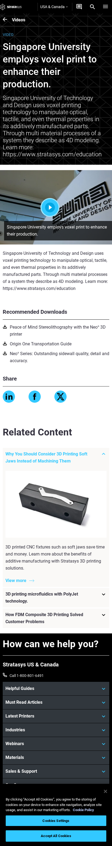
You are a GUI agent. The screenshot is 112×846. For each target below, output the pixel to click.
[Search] (92, 7)
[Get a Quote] (79, 7)
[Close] (105, 791)
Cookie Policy (83, 810)
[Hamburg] (105, 7)
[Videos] (7, 20)
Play (67, 207)
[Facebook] (35, 397)
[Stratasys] (11, 6)
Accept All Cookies (56, 836)
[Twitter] (60, 397)
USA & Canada (52, 7)
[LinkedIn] (9, 397)
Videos (18, 19)
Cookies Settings (55, 821)
